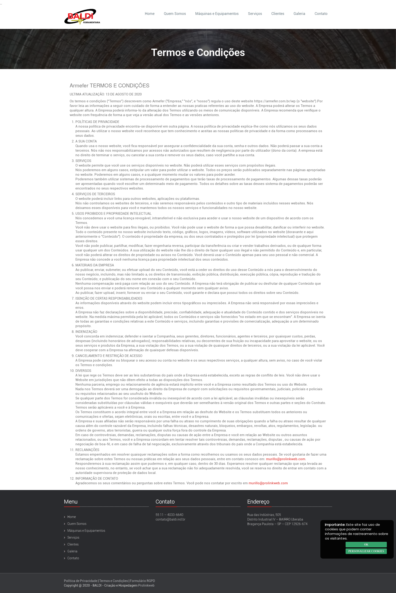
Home (149, 13)
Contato (321, 13)
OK (366, 544)
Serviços (255, 13)
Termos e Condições (113, 581)
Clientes (277, 13)
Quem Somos (175, 13)
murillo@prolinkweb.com (285, 459)
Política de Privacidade (80, 581)
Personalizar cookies (366, 551)
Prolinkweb (146, 585)
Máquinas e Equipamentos (217, 13)
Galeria (299, 13)
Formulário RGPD (142, 581)
